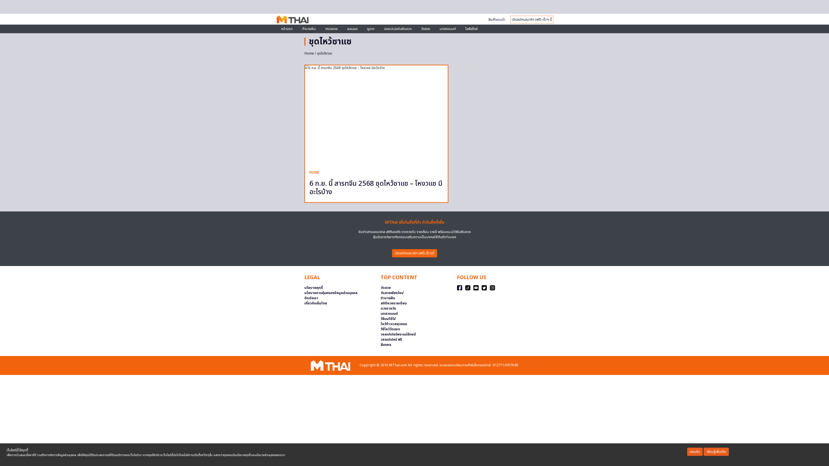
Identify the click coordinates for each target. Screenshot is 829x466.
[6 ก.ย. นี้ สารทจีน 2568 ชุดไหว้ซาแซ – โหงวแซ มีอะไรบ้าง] (376, 115)
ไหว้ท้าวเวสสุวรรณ (394, 324)
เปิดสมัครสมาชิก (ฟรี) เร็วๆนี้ (414, 253)
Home (309, 53)
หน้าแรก (287, 28)
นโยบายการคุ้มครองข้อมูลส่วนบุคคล (331, 293)
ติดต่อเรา (311, 298)
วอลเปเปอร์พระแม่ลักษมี (398, 334)
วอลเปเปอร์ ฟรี (391, 339)
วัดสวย (425, 28)
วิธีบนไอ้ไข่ (388, 318)
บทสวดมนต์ (448, 28)
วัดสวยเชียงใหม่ (392, 293)
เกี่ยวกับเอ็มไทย (315, 303)
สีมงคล (386, 344)
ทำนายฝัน (309, 28)
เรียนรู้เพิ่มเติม (716, 451)
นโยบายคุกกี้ (313, 287)
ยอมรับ (695, 451)
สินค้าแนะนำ (496, 19)
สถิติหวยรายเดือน (394, 303)
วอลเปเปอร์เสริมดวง (398, 28)
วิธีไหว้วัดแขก (390, 329)
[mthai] (293, 19)
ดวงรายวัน (388, 308)
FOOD (314, 172)
